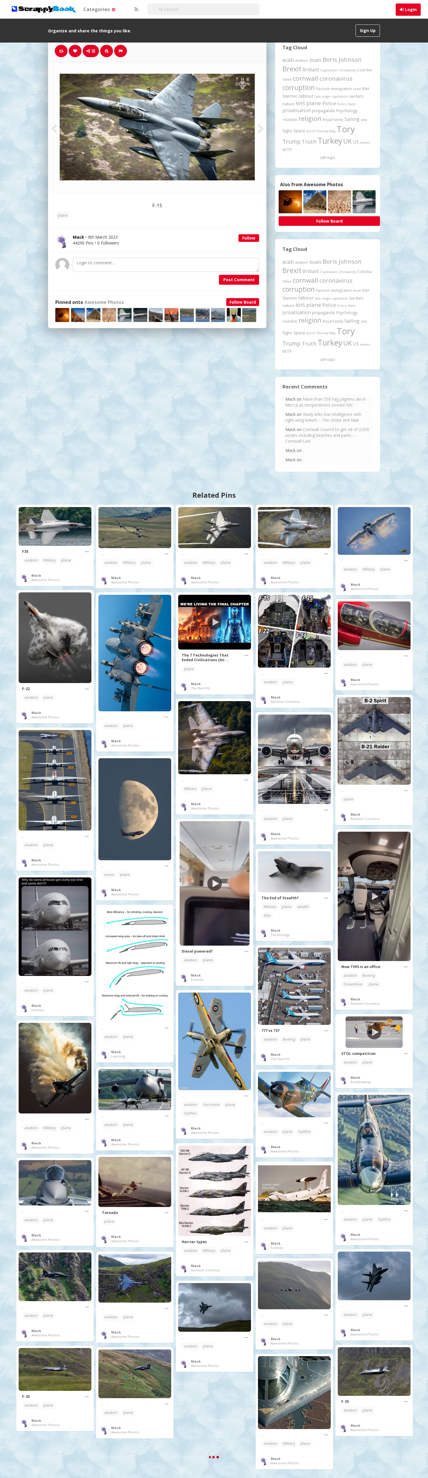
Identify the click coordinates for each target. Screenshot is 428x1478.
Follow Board (242, 302)
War (267, 915)
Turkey (330, 141)
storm (310, 131)
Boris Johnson (342, 59)
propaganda (323, 110)
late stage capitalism (331, 96)
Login (411, 9)
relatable (289, 119)
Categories (97, 9)
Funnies (197, 979)
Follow (248, 238)
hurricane (211, 1104)
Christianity (347, 70)
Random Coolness (285, 701)
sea (364, 119)
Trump (291, 141)
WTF (287, 149)
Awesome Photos (104, 302)
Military (49, 560)
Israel (357, 89)
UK (347, 141)
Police (329, 103)
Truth (309, 141)
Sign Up (368, 30)
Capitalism (328, 70)
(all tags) (327, 157)
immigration (341, 88)
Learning (118, 1056)
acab (288, 59)
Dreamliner (353, 984)
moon (109, 874)
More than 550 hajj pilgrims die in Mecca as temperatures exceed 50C (325, 402)
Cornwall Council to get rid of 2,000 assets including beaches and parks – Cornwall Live (327, 435)
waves (365, 142)
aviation (301, 60)
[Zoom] (106, 51)
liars (359, 96)
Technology (280, 934)
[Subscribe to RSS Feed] (135, 9)
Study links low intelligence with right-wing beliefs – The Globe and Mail (323, 417)
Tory (346, 129)
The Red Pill (200, 688)
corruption (298, 87)
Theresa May (325, 131)
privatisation (296, 110)
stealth (303, 906)
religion (309, 118)
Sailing (352, 119)
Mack (36, 575)
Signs (287, 130)
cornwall (305, 78)
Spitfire (190, 1113)
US (356, 142)
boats (315, 60)
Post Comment (239, 279)
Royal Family (333, 119)
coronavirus (336, 78)
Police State (346, 104)
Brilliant (311, 69)
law (352, 96)
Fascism (323, 88)
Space (299, 130)
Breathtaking (361, 1082)
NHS (300, 103)
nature (288, 103)
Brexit (291, 68)
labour (306, 95)
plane (63, 215)
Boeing (368, 975)
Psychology (347, 110)
